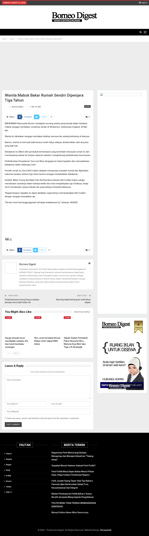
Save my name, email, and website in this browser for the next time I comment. (43, 418)
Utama (8, 454)
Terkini (8, 487)
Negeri (8, 465)
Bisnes (9, 481)
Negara (9, 459)
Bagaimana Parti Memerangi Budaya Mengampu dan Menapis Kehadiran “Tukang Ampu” (72, 456)
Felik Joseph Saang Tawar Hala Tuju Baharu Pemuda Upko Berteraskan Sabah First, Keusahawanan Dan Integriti (72, 484)
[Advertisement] (74, 66)
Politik (8, 476)
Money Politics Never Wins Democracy (70, 512)
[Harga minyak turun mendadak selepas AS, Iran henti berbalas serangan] (18, 325)
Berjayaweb (105, 530)
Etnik (8, 470)
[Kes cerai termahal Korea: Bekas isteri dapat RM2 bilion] (47, 325)
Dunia (87, 106)
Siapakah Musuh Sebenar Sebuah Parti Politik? (74, 465)
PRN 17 (9, 492)
